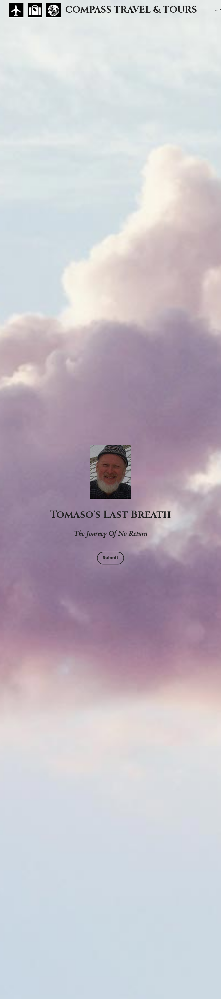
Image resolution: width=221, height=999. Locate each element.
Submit (110, 558)
